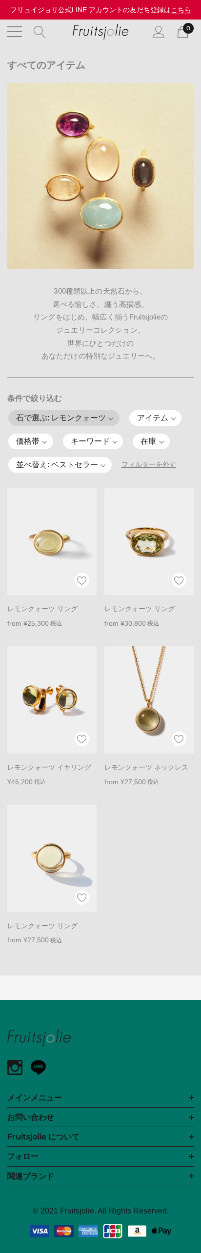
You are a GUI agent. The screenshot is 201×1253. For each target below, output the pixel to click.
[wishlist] (82, 580)
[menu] (14, 31)
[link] (52, 542)
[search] (40, 31)
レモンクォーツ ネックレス (146, 767)
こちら (181, 10)
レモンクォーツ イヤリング (49, 767)
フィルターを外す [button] (148, 464)
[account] (159, 31)
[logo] (101, 32)
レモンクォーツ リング (42, 608)
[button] (63, 418)
